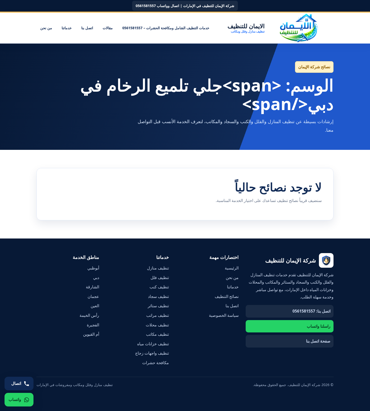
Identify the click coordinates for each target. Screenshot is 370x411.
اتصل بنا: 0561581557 (311, 311)
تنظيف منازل (158, 268)
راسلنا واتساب (318, 326)
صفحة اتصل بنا (318, 341)
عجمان (93, 296)
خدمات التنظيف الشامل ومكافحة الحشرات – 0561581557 (165, 27)
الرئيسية (232, 268)
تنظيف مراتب (157, 315)
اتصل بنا (87, 27)
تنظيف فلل (160, 277)
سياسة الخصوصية (224, 315)
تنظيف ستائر (158, 306)
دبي (96, 277)
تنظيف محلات (157, 325)
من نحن (46, 27)
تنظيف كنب (159, 287)
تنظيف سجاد (158, 296)
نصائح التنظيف (227, 296)
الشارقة (92, 287)
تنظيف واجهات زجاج (152, 353)
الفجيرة (93, 325)
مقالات (108, 27)
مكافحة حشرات (155, 362)
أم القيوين (91, 334)
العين (95, 306)
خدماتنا (67, 27)
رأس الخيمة (89, 315)
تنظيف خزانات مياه (153, 344)
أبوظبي (93, 268)
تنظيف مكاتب (157, 334)
